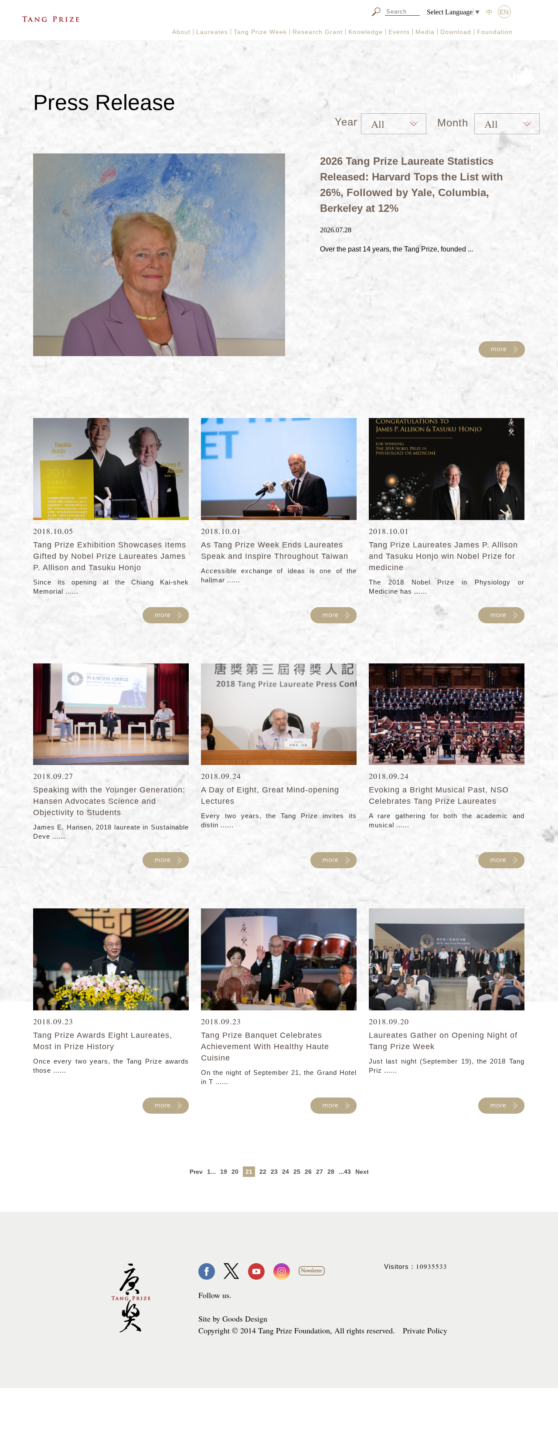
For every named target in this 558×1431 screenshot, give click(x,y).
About (181, 31)
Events (399, 31)
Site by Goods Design (232, 1318)
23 (274, 1172)
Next (362, 1172)
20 (234, 1172)
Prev (196, 1172)
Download (455, 31)
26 (308, 1172)
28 (330, 1172)
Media (425, 31)
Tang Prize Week (260, 31)
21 (248, 1171)
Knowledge (365, 31)
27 (319, 1172)
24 (285, 1172)
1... (211, 1172)
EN (504, 12)
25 (296, 1172)
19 (223, 1172)
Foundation (495, 31)
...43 (345, 1172)
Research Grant (318, 31)
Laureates (212, 31)
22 (262, 1172)
